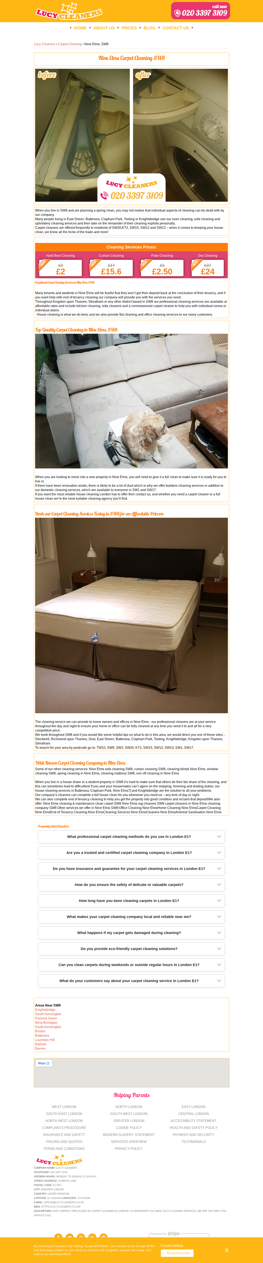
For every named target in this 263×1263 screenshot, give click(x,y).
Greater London (128, 1121)
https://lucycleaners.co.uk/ (60, 1206)
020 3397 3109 (204, 10)
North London (128, 1107)
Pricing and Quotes (64, 1141)
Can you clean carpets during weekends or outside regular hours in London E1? (129, 965)
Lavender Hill (45, 1040)
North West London (64, 1121)
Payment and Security (193, 1134)
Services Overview (129, 1141)
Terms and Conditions (64, 1148)
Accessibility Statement (193, 1121)
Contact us (176, 28)
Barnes (40, 1048)
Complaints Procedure (64, 1128)
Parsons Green (46, 1018)
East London (193, 1107)
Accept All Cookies (178, 1253)
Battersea (42, 1035)
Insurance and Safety (64, 1134)
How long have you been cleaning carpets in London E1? (129, 901)
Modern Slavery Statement (129, 1134)
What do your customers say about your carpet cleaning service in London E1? (129, 981)
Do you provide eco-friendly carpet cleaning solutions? (129, 949)
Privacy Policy (129, 1148)
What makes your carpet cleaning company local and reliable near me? (129, 917)
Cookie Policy (129, 1128)
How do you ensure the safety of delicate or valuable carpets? (129, 885)
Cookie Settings (173, 1245)
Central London (193, 1114)
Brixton (40, 1031)
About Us (104, 28)
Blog (150, 28)
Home (80, 28)
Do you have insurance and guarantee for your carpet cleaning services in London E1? (129, 869)
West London (64, 1107)
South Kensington (48, 1014)
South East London (64, 1114)
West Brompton (46, 1022)
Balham (40, 1044)
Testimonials (193, 1141)
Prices (129, 28)
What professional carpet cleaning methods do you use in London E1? (129, 837)
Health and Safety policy (194, 1128)
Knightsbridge (45, 1009)
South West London (129, 1114)
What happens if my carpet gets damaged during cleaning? (129, 933)
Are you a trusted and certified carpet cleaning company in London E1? (129, 853)
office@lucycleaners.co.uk (64, 1202)
